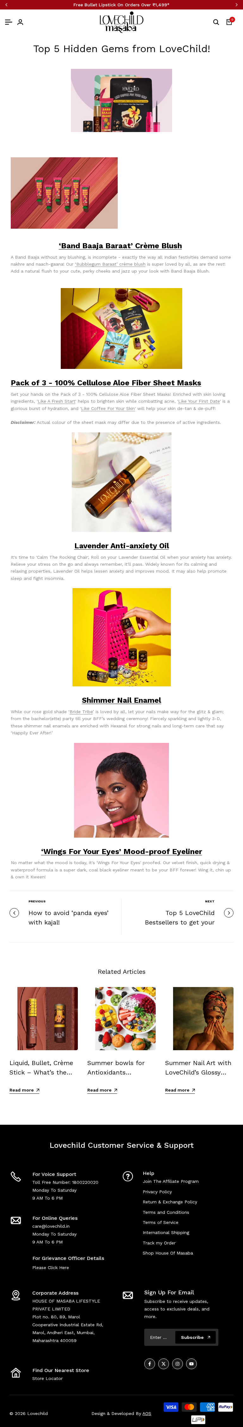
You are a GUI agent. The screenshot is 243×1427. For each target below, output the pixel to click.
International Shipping (166, 1232)
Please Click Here (50, 1267)
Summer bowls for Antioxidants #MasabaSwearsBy (116, 1072)
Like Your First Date (199, 401)
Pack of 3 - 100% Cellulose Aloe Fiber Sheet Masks (106, 382)
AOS (146, 1413)
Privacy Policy (157, 1191)
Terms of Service (160, 1222)
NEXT (210, 901)
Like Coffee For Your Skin (108, 408)
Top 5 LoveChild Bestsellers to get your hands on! (180, 922)
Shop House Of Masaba (168, 1252)
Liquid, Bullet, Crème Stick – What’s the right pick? (41, 1072)
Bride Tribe (81, 711)
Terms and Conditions (166, 1212)
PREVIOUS (37, 901)
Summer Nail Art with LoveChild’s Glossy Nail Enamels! (198, 1072)
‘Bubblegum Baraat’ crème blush (110, 264)
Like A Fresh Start (56, 401)
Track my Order (159, 1242)
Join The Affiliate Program (171, 1181)
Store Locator (47, 1378)
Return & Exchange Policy (170, 1201)
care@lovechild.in (51, 1226)
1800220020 (85, 1182)
